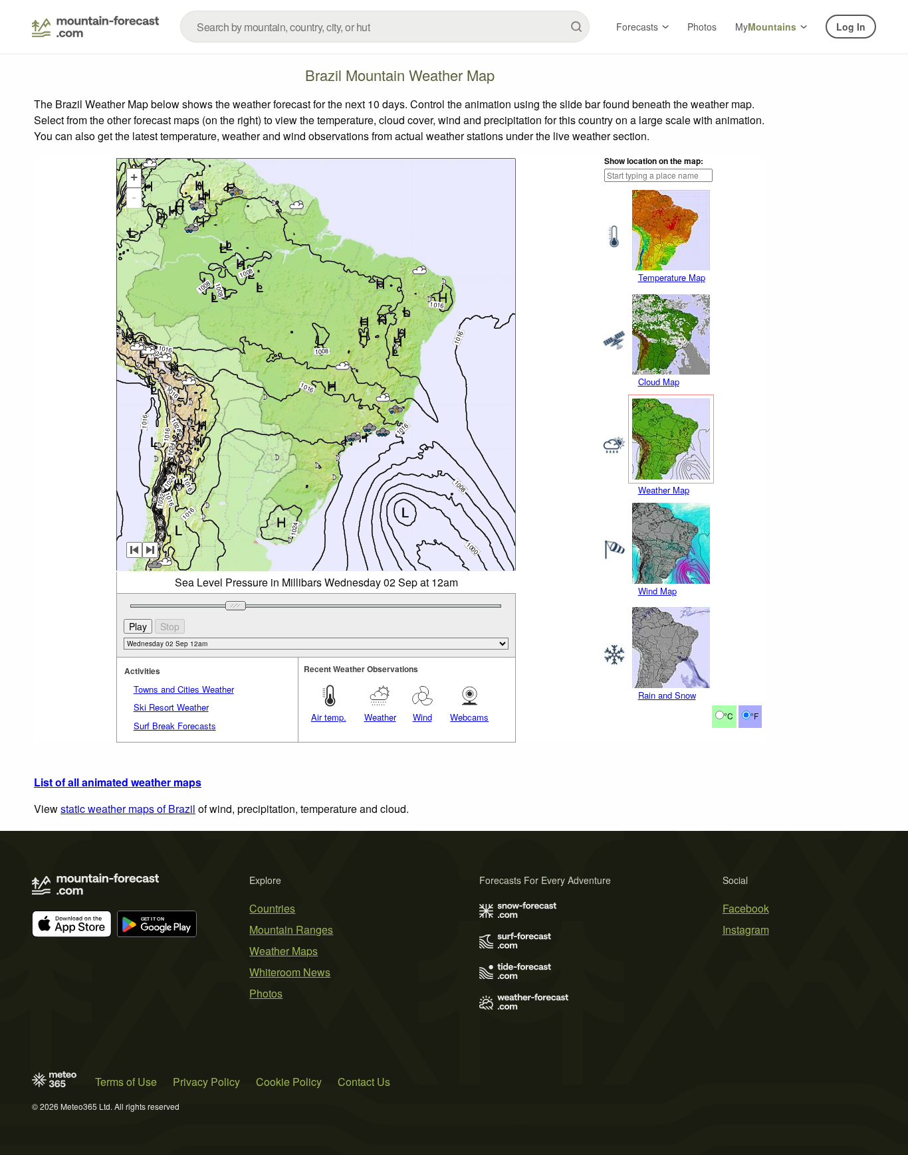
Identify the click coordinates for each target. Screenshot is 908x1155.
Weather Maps (283, 950)
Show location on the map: (653, 161)
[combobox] (385, 27)
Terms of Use (126, 1081)
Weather (380, 717)
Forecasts (637, 26)
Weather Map (663, 490)
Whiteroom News (289, 972)
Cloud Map (658, 381)
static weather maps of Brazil (127, 808)
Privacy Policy (206, 1081)
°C (728, 715)
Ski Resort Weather (171, 707)
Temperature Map (671, 277)
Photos (702, 26)
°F (754, 715)
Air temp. (328, 717)
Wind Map (657, 590)
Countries (272, 908)
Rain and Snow (667, 695)
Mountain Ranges (291, 929)
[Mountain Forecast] (95, 26)
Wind (422, 717)
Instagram (746, 929)
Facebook (746, 908)
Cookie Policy (289, 1081)
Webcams (469, 717)
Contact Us (364, 1081)
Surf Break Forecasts (175, 725)
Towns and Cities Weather (184, 689)
